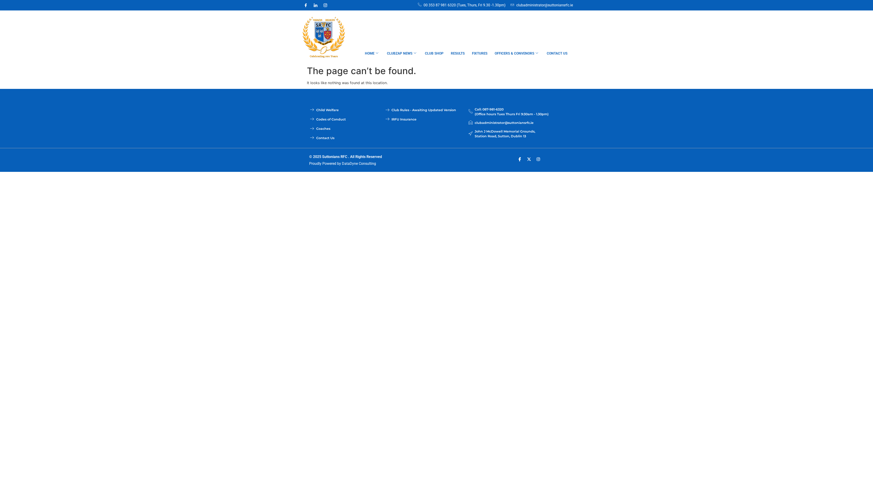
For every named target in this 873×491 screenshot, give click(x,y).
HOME (369, 53)
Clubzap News (399, 53)
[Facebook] (305, 5)
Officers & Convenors (514, 53)
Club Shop (434, 53)
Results (458, 53)
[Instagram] (325, 5)
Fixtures (479, 53)
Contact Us (557, 53)
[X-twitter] (529, 159)
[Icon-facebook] (520, 159)
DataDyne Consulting (359, 163)
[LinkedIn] (315, 5)
